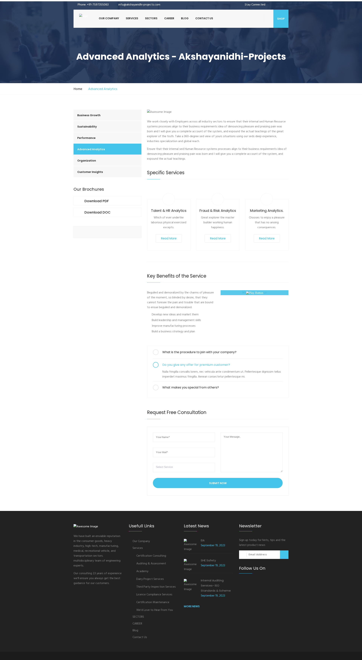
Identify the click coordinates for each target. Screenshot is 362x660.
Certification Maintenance (152, 602)
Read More (168, 238)
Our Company (109, 18)
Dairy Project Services (150, 579)
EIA (203, 540)
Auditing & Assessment (151, 563)
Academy (142, 571)
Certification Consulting (151, 555)
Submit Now (218, 483)
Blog (185, 18)
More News (192, 606)
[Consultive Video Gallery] (254, 292)
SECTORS (151, 18)
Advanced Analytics (91, 149)
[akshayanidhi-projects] (83, 16)
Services (138, 548)
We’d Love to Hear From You (154, 610)
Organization (86, 160)
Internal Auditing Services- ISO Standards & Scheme (216, 585)
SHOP (281, 19)
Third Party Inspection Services (156, 586)
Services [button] (132, 18)
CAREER (169, 18)
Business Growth (88, 115)
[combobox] (184, 467)
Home (78, 89)
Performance (86, 138)
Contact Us (204, 18)
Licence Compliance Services (154, 594)
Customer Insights (90, 172)
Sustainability (87, 126)
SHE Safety (208, 560)
